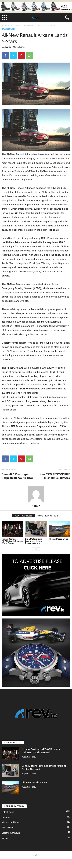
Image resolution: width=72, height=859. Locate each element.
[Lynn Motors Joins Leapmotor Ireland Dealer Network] (36, 529)
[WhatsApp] (29, 55)
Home (4, 25)
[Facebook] (5, 55)
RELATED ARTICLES (23, 515)
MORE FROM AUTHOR (47, 515)
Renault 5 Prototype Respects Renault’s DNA (17, 475)
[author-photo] (36, 494)
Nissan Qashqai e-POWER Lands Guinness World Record (12, 541)
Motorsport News (10, 822)
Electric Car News (11, 833)
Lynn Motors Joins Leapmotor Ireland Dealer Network (33, 541)
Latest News (15, 25)
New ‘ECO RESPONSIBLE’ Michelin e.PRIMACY (54, 475)
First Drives (7, 827)
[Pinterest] (21, 55)
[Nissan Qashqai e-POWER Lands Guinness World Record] (12, 529)
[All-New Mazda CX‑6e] (59, 529)
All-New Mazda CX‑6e (58, 539)
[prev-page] (34, 549)
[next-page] (38, 549)
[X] (13, 55)
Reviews (6, 817)
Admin (8, 47)
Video (5, 838)
